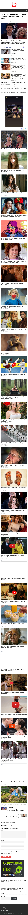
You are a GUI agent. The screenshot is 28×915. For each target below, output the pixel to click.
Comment (3, 830)
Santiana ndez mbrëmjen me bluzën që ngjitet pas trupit (13, 883)
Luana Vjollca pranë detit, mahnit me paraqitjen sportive (13, 886)
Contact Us (3, 906)
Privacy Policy (4, 908)
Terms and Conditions (5, 910)
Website (3, 848)
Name (2, 840)
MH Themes (22, 913)
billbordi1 (13, 21)
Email (2, 844)
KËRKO (14, 898)
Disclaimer (3, 907)
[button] (26, 10)
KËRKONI (3, 896)
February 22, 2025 (5, 21)
